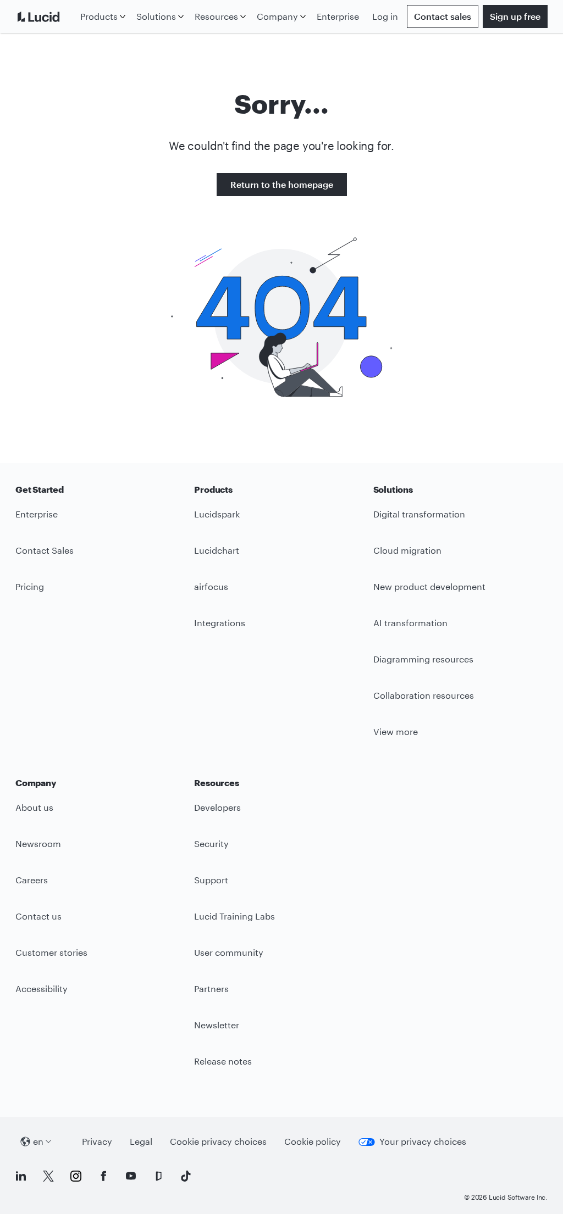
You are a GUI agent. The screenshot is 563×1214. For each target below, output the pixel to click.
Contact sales (442, 16)
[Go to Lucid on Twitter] (48, 1176)
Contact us (38, 916)
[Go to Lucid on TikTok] (185, 1176)
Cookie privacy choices (218, 1141)
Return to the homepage (281, 184)
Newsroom (38, 843)
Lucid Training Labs (234, 916)
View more (395, 731)
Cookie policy (312, 1141)
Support (211, 880)
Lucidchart (216, 550)
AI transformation (410, 622)
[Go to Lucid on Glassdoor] (158, 1176)
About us (34, 807)
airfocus (211, 586)
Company (277, 16)
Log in (385, 16)
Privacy (97, 1141)
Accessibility (41, 988)
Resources (216, 16)
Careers (31, 880)
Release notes (223, 1061)
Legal (141, 1141)
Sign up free (515, 16)
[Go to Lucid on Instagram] (75, 1176)
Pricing (29, 586)
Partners (211, 988)
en (38, 1141)
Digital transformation (419, 514)
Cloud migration (407, 550)
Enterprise (338, 16)
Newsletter (216, 1025)
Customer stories (51, 952)
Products (99, 16)
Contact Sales (44, 550)
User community (228, 952)
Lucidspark (217, 514)
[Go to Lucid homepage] (45, 16)
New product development (429, 586)
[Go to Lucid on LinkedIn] (20, 1176)
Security (211, 843)
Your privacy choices (422, 1141)
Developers (217, 807)
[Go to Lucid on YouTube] (130, 1176)
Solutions (156, 16)
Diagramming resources (423, 659)
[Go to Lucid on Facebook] (103, 1176)
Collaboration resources (423, 695)
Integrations (219, 622)
